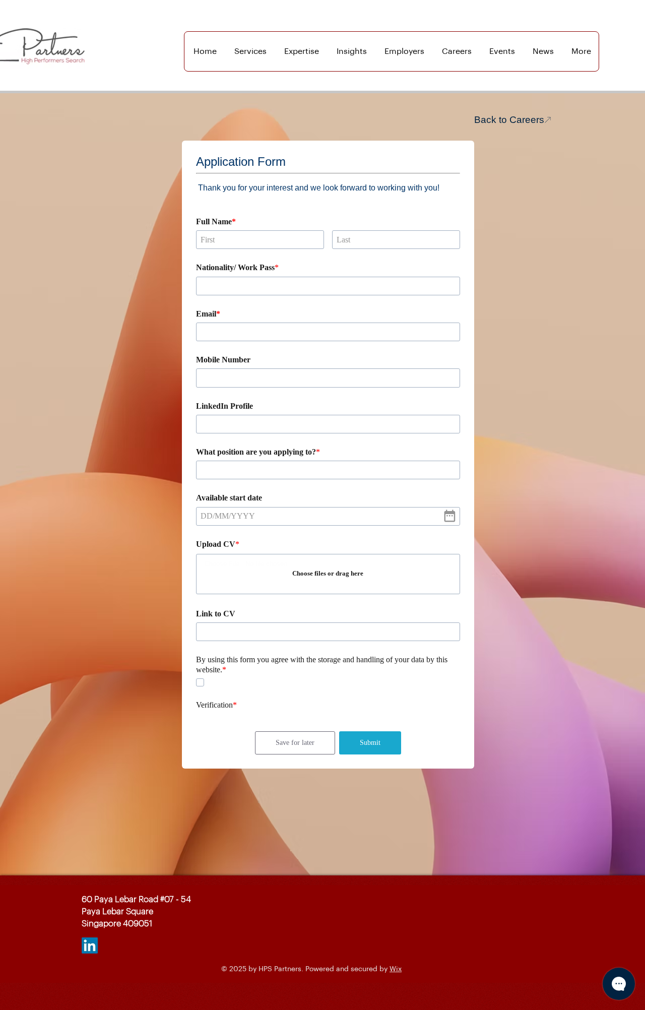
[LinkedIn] (90, 945)
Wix (396, 969)
